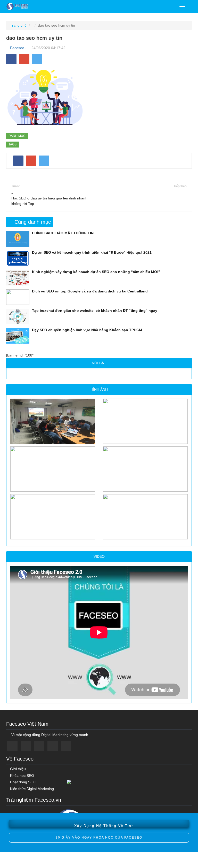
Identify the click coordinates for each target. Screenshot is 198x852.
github (52, 746)
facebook (12, 746)
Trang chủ (18, 25)
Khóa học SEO (21, 776)
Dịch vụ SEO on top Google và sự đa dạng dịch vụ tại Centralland (90, 291)
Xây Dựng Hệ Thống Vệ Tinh (104, 824)
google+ (39, 746)
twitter (26, 746)
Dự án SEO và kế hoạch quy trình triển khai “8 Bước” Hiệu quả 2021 (92, 252)
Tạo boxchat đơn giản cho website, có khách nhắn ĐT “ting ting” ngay (94, 310)
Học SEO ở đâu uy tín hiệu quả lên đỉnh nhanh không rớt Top (49, 201)
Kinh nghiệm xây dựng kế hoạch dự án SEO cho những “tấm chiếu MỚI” (96, 272)
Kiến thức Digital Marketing (31, 789)
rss (66, 746)
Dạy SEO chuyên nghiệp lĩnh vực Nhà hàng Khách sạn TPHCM (87, 330)
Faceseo (17, 48)
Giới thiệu (17, 769)
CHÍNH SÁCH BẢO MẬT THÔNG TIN (63, 233)
